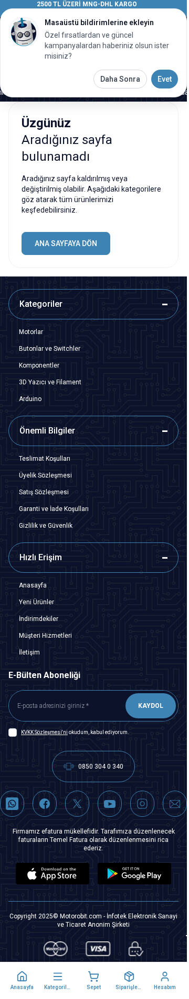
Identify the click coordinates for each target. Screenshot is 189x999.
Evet (165, 79)
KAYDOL (150, 705)
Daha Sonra (120, 79)
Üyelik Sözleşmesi (45, 475)
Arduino (30, 399)
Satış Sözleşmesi (44, 492)
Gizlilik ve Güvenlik (45, 525)
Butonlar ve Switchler (49, 348)
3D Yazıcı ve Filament (50, 382)
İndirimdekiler (38, 619)
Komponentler (39, 365)
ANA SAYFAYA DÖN (66, 243)
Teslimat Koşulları (44, 458)
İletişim (29, 652)
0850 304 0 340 (100, 766)
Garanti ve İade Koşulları (54, 509)
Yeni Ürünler (36, 602)
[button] (22, 981)
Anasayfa (33, 585)
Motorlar (31, 332)
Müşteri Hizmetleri (45, 635)
